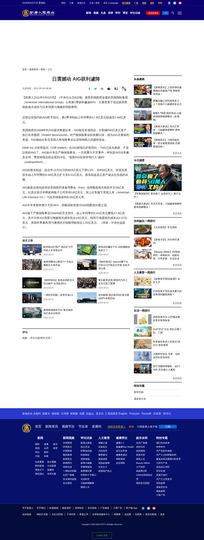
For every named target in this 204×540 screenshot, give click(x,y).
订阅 (167, 426)
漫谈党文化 (140, 398)
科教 (46, 456)
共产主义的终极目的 (166, 455)
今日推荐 (139, 160)
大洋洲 (65, 413)
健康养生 (121, 437)
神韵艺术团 (42, 514)
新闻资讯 (33, 69)
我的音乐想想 (142, 483)
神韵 (63, 3)
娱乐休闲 (142, 437)
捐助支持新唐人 (117, 426)
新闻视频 (68, 437)
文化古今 (102, 467)
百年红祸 (138, 392)
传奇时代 (160, 447)
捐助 (144, 3)
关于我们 (41, 508)
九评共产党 (161, 463)
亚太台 (100, 413)
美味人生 (140, 459)
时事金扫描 (86, 451)
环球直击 (67, 447)
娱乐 (55, 444)
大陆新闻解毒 (87, 483)
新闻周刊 (67, 463)
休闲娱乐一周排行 (144, 221)
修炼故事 (160, 491)
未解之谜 (102, 443)
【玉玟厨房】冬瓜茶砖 (165, 227)
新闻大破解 (86, 463)
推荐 (110, 12)
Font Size (116, 88)
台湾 (46, 448)
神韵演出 (39, 474)
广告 (136, 3)
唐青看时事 (86, 471)
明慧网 (117, 514)
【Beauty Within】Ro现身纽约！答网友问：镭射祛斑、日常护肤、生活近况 (166, 255)
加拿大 (46, 413)
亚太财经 (67, 483)
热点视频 (51, 462)
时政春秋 (85, 455)
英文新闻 (126, 3)
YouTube (180, 3)
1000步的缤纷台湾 (144, 477)
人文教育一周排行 (144, 272)
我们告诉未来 (163, 443)
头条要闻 (39, 462)
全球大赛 (51, 474)
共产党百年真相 (164, 451)
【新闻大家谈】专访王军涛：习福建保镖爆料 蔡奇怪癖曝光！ (166, 129)
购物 (160, 3)
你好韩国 (140, 451)
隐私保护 (66, 508)
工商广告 (160, 495)
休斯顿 (74, 413)
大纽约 (37, 413)
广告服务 (104, 508)
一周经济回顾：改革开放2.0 (58, 295)
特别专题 (139, 385)
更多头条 (177, 153)
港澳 (46, 444)
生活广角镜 (141, 443)
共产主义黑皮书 (164, 479)
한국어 (167, 413)
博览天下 (39, 470)
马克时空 (85, 479)
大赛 (71, 3)
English (123, 413)
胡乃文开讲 (121, 451)
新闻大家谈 (86, 443)
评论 (37, 452)
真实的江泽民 (163, 467)
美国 (37, 448)
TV (166, 13)
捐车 (152, 3)
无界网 (138, 514)
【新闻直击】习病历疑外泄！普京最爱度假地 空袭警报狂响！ (166, 143)
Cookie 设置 (102, 535)
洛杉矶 (55, 413)
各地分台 (81, 3)
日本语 (157, 413)
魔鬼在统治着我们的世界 (168, 459)
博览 (125, 12)
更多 (162, 514)
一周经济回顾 (69, 471)
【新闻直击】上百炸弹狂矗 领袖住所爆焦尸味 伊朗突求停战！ (167, 90)
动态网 (127, 514)
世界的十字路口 (88, 475)
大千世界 (140, 467)
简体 (97, 3)
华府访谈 (67, 467)
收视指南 (53, 508)
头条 (103, 12)
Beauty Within (143, 463)
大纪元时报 (57, 514)
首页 (24, 69)
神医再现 (120, 459)
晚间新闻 (67, 455)
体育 (55, 448)
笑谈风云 (102, 447)
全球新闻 (67, 443)
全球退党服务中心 (101, 514)
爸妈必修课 (103, 463)
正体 (91, 3)
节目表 (83, 426)
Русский (146, 413)
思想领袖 (85, 459)
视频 (95, 12)
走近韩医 (120, 463)
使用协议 (79, 508)
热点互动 (85, 447)
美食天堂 (140, 455)
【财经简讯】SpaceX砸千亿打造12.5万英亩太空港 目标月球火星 (114, 265)
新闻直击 (67, 459)
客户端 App (131, 508)
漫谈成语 (102, 459)
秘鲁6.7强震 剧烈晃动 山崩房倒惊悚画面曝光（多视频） (167, 116)
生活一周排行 (142, 310)
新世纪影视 (151, 514)
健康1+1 (120, 443)
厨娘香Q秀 (141, 471)
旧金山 (90, 413)
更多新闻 (177, 265)
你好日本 (140, 447)
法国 (81, 413)
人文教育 (104, 437)
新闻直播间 (153, 13)
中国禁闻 (67, 451)
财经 (43, 69)
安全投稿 (92, 508)
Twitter (174, 3)
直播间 (96, 426)
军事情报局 (86, 467)
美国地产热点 (105, 471)
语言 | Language (110, 3)
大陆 (37, 456)
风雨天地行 (161, 475)
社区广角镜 (68, 475)
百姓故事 (160, 483)
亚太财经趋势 (69, 479)
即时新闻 (39, 466)
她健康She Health (125, 447)
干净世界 (71, 514)
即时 (117, 12)
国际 (37, 444)
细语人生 (85, 487)
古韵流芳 (102, 451)
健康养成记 (121, 455)
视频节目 (68, 426)
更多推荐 (177, 213)
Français (134, 413)
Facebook (169, 3)
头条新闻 (139, 79)
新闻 (88, 12)
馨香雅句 (102, 455)
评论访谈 (135, 12)
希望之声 (83, 514)
